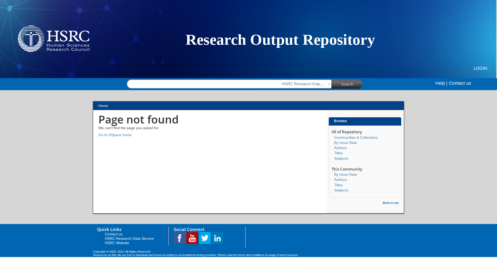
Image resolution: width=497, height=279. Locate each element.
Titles (338, 153)
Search (347, 84)
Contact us (460, 83)
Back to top (391, 202)
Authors (340, 148)
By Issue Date (345, 143)
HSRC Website (117, 243)
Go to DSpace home (115, 135)
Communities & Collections (356, 137)
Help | (441, 83)
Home (103, 106)
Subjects (341, 158)
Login (480, 68)
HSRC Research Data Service (129, 238)
